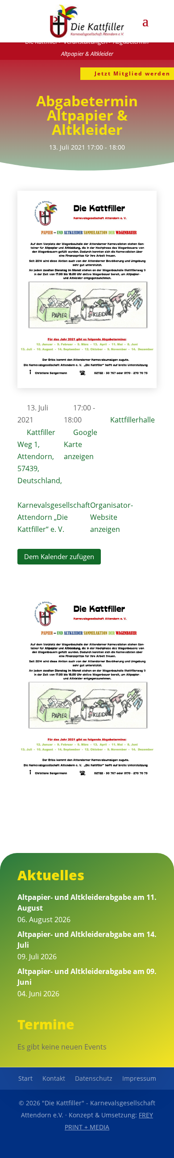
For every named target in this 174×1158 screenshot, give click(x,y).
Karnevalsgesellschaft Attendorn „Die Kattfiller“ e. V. (53, 517)
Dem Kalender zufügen (59, 556)
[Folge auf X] (87, 1147)
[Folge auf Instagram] (107, 1147)
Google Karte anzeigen (80, 444)
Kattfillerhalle (132, 420)
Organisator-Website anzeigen (111, 517)
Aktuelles (50, 875)
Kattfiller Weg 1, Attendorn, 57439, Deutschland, (39, 456)
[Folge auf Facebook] (66, 1147)
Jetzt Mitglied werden (132, 73)
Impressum (139, 1079)
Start (25, 1079)
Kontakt (53, 1079)
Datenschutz (93, 1079)
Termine (46, 1024)
